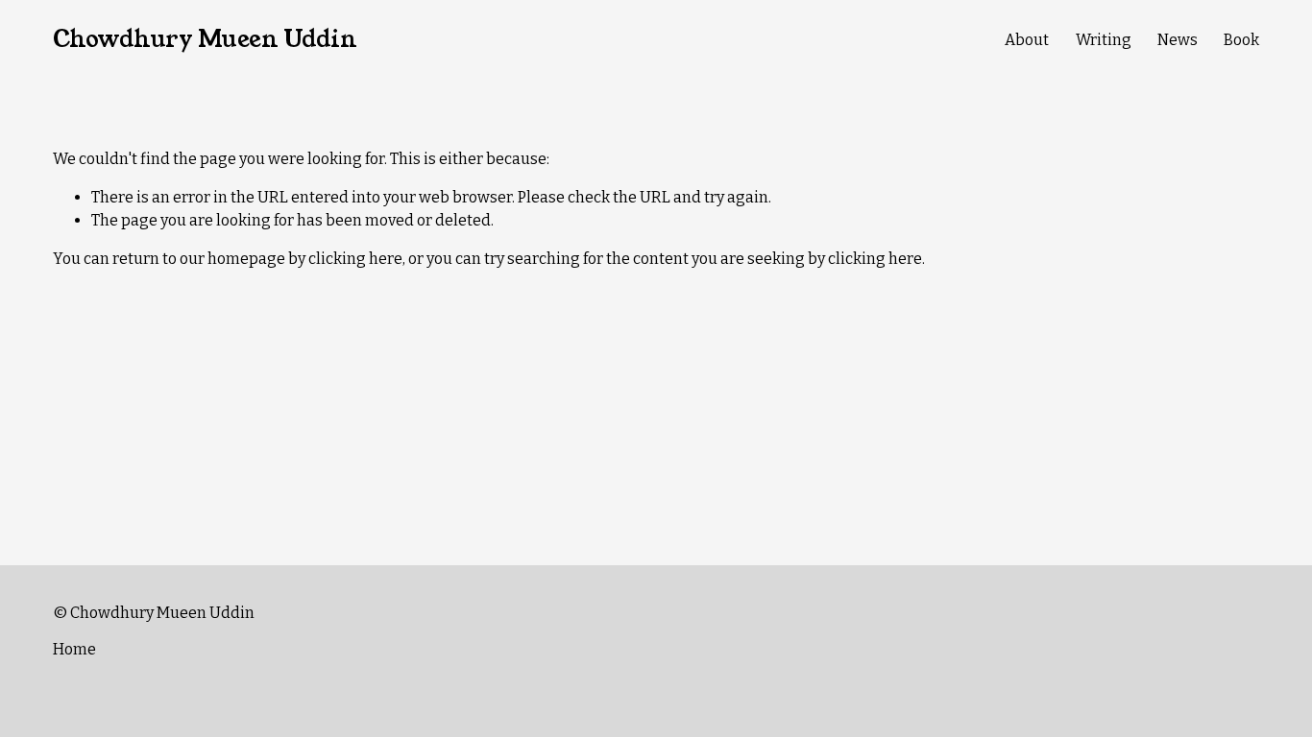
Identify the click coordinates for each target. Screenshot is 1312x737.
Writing (1103, 40)
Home (74, 649)
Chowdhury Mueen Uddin (205, 39)
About (1027, 40)
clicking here (355, 259)
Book (1241, 40)
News (1177, 40)
